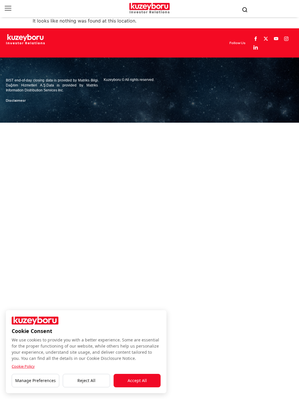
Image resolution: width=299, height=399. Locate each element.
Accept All (137, 380)
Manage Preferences (35, 380)
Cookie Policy (23, 366)
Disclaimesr (16, 100)
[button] (8, 8)
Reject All (86, 380)
